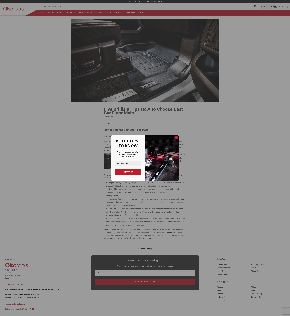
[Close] (176, 137)
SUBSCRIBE (128, 172)
